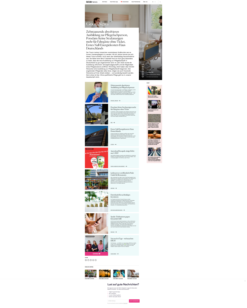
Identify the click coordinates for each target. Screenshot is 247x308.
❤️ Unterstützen (125, 1)
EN (155, 1)
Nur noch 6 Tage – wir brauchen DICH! (122, 239)
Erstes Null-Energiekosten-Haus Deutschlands (122, 130)
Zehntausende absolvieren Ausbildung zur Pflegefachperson (122, 86)
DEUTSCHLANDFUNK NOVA (116, 210)
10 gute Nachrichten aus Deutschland (153, 110)
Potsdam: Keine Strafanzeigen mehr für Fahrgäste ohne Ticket (123, 108)
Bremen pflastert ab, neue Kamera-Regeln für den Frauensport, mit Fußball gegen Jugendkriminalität (153, 125)
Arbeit (148, 74)
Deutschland (153, 74)
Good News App (114, 1)
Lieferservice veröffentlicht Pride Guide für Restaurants (122, 174)
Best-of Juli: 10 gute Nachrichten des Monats (153, 96)
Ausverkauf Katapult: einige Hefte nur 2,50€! (122, 152)
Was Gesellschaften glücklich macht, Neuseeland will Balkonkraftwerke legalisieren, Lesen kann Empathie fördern (154, 159)
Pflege (158, 74)
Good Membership (136, 1)
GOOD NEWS (113, 253)
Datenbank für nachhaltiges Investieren (120, 195)
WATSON (112, 188)
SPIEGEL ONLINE (114, 100)
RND (112, 122)
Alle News (104, 1)
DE (152, 1)
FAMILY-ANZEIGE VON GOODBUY (118, 166)
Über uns (145, 1)
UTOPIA (112, 144)
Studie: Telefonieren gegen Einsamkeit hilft (120, 217)
